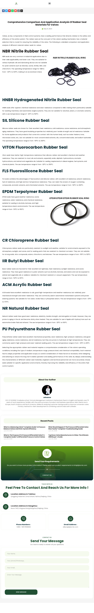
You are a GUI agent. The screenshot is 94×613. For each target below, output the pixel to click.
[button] (49, 3)
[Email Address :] (70, 518)
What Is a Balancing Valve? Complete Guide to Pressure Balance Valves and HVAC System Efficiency (24, 428)
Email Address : (70, 524)
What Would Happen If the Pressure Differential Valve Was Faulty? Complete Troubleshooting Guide (68, 428)
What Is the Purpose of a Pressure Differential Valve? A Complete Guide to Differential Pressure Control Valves (24, 436)
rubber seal (33, 39)
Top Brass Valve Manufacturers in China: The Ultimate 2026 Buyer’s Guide (68, 436)
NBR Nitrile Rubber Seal (25, 51)
